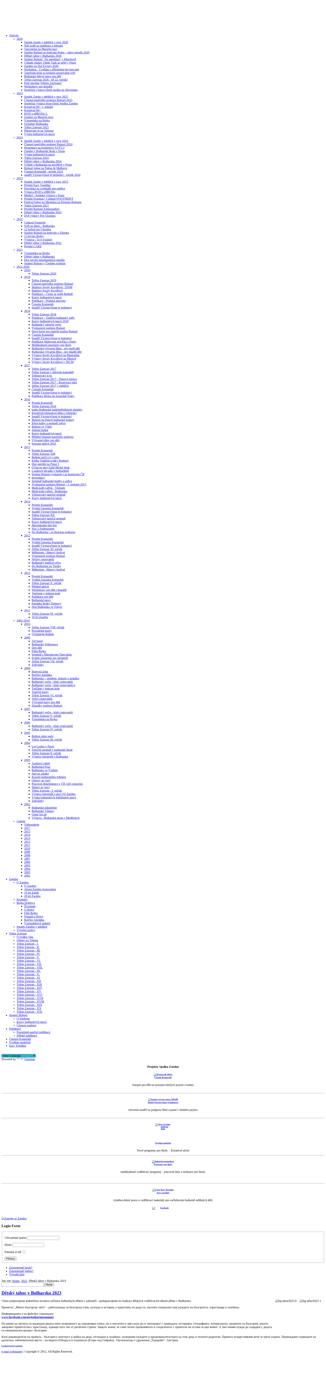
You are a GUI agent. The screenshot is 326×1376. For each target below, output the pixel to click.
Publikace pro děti (42, 596)
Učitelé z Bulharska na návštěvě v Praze (48, 164)
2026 (20, 38)
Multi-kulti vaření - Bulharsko (49, 491)
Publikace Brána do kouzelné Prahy (53, 396)
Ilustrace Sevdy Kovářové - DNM (52, 287)
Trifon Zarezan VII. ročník (47, 661)
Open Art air (39, 814)
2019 (27, 277)
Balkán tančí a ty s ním (45, 457)
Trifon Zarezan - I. (27, 943)
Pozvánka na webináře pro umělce (44, 188)
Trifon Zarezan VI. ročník (47, 695)
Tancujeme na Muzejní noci (40, 49)
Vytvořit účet (16, 1274)
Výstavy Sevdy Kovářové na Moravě (54, 358)
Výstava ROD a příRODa (39, 192)
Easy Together (17, 1045)
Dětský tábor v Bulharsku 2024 (43, 161)
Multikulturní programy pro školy (52, 345)
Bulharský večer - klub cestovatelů (52, 681)
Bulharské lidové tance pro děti (42, 76)
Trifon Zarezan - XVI (29, 994)
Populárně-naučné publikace (33, 1032)
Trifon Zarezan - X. (28, 974)
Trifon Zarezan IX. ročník (47, 613)
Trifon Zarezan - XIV (29, 988)
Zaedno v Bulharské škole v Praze (44, 151)
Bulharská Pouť (41, 766)
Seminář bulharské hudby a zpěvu (52, 481)
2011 (27, 610)
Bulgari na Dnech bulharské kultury (53, 419)
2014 (27, 501)
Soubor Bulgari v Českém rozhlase (45, 263)
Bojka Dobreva (26, 902)
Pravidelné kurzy (42, 630)
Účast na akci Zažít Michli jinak (51, 467)
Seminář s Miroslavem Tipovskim (52, 654)
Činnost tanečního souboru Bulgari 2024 (48, 144)
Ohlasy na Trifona (27, 940)
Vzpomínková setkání (37, 923)
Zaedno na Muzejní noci (38, 117)
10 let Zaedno (40, 617)
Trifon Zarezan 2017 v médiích (50, 385)
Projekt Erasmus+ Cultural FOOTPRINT (48, 198)
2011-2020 (23, 266)
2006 (27, 722)
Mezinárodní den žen (44, 525)
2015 (27, 447)
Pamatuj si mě (13, 1252)
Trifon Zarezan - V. (28, 957)
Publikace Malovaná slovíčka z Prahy (54, 341)
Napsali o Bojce (33, 916)
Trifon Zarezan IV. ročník (47, 729)
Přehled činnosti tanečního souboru (52, 436)
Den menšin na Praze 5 (45, 464)
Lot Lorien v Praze (43, 746)
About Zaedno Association (40, 889)
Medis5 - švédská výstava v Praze (44, 195)
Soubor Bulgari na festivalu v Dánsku (46, 232)
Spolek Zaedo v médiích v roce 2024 (46, 140)
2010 (27, 624)
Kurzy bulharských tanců (47, 297)
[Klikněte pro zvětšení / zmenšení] (312, 1316)
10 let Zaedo (31, 892)
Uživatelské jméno (16, 1237)
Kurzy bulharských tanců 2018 (50, 321)
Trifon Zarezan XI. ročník (47, 549)
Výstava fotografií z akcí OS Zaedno (53, 794)
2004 (27, 743)
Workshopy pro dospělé (38, 86)
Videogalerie (31, 824)
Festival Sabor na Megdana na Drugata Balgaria (52, 202)
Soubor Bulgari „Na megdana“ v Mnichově (50, 59)
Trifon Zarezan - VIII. (30, 967)
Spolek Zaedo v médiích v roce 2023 (46, 181)
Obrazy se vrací (41, 780)
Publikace (15, 1028)
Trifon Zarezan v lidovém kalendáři (53, 372)
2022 (20, 219)
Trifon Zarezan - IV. (28, 954)
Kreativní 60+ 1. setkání (38, 106)
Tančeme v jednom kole (46, 593)
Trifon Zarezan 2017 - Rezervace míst (54, 382)
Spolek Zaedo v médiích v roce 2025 (46, 96)
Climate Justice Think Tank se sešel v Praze (50, 62)
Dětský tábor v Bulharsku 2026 (43, 55)
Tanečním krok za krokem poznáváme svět (49, 72)
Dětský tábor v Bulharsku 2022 (43, 243)
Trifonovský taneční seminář (48, 494)
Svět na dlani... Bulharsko (39, 226)
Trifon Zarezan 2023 (36, 205)
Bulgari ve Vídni (42, 426)
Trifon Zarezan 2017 (44, 368)
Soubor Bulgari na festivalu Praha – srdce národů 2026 (56, 52)
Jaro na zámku (40, 773)
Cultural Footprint (34, 222)
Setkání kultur (40, 430)
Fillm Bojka (39, 651)
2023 (20, 178)
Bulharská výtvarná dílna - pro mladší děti (57, 351)
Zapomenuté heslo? (20, 1267)
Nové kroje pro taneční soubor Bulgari (55, 331)
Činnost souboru (26, 1025)
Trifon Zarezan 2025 (36, 127)
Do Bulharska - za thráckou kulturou (53, 532)
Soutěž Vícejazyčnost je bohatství (52, 307)
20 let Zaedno (32, 896)
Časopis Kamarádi (43, 304)
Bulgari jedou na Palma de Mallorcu (45, 168)
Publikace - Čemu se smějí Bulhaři (52, 294)
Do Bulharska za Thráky (46, 566)
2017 (27, 365)
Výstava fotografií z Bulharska (50, 756)
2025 (20, 93)
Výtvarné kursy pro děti (46, 702)
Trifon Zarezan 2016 (44, 406)
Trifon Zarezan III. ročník (47, 739)
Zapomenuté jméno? (21, 1271)
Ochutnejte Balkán (43, 634)
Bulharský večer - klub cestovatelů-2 (53, 685)
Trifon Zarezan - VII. (29, 964)
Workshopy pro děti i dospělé (49, 590)
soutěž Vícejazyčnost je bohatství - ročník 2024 (52, 175)
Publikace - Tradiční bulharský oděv (53, 317)
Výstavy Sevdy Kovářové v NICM (53, 362)
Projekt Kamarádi (42, 402)
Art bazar (37, 641)
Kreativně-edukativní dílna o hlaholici (54, 413)
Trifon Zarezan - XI (28, 977)
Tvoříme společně (19, 1042)
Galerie (21, 821)
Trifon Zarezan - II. (28, 947)
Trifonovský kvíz (42, 375)
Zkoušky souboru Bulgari (47, 705)
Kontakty (22, 899)
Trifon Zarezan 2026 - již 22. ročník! (46, 79)
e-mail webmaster (12, 1351)
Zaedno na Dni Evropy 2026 (41, 66)
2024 (20, 137)
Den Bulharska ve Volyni (47, 607)
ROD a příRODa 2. (36, 113)
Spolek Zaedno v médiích (32, 926)
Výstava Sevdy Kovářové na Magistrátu (55, 355)
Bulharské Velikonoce (45, 644)
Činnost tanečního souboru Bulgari (52, 283)
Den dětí (37, 647)
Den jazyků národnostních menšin (44, 260)
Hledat (48, 1284)
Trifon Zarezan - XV (29, 991)
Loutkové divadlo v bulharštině (50, 470)
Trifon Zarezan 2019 (44, 280)
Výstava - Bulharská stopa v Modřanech (56, 817)
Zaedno (13, 879)
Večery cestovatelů (43, 559)
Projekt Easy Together (37, 185)
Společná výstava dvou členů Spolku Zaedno (51, 103)
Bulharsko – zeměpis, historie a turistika (55, 678)
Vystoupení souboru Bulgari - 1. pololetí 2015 (59, 484)
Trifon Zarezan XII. (43, 515)
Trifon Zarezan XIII (43, 453)
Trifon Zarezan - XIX (29, 1005)
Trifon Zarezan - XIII (29, 984)
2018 (27, 311)
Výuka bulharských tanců (39, 134)
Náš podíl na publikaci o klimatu (43, 45)
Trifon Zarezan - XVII (30, 998)
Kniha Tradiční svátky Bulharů (50, 460)
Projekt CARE (33, 246)
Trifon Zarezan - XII (29, 981)
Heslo (8, 1244)
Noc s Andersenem (43, 528)
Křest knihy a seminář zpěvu (49, 423)
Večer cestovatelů (42, 698)
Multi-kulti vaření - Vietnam (48, 487)
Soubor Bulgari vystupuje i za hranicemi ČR (58, 474)
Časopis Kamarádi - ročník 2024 (43, 171)
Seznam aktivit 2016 (44, 443)
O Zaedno (23, 882)
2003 (27, 760)
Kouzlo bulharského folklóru (49, 777)
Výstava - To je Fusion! (38, 239)
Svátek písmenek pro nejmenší (50, 658)
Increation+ (38, 477)
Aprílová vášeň (41, 763)
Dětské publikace (27, 1035)
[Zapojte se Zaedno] (14, 1218)
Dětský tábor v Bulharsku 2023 (43, 212)
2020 (27, 270)
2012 (27, 573)
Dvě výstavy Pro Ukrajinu (39, 215)
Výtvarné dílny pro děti (45, 440)
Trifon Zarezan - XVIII (30, 1001)
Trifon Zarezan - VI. (29, 960)
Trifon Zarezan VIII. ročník (48, 627)
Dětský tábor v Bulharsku (39, 256)
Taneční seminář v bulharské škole (52, 749)
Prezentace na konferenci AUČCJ (44, 147)
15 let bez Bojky (34, 236)
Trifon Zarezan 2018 (44, 314)
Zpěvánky (38, 664)
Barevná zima (40, 671)
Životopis (29, 906)
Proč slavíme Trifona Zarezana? (43, 83)
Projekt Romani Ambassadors (41, 209)
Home (16, 1280)
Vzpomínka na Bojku (37, 120)
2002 (27, 804)
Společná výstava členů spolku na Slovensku (51, 89)
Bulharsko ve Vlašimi (45, 770)
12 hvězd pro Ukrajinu (37, 229)
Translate (29, 1059)
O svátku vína (25, 936)
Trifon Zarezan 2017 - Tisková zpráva (54, 379)
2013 (27, 535)
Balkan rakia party (43, 736)
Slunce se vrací (41, 787)
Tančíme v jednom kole (46, 688)
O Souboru (23, 1018)
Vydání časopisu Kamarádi (48, 508)
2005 (27, 732)
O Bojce (29, 909)
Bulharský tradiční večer (46, 562)
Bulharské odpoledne (44, 807)
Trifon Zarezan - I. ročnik (47, 790)
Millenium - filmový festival (48, 552)
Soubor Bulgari (18, 1015)
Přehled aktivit (40, 586)
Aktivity (14, 35)
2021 (20, 249)
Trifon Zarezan (18, 933)
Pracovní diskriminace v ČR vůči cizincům (57, 783)
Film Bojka (31, 913)
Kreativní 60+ (32, 110)
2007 (27, 709)
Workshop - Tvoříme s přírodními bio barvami (51, 69)
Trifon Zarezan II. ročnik (46, 753)
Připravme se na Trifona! (39, 130)
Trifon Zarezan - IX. (29, 971)
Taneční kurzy (40, 692)
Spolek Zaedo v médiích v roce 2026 (46, 42)
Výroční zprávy (26, 930)
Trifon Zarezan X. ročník (47, 583)
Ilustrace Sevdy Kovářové (47, 290)
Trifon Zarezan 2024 (36, 158)
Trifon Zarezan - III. (28, 950)
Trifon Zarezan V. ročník (46, 715)
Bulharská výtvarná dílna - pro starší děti (56, 348)
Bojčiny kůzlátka (42, 675)
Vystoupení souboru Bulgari (48, 328)
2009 (27, 637)
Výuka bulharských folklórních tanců (54, 797)
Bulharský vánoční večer (46, 324)
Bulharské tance (41, 600)
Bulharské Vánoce (43, 811)
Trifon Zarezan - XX (29, 1008)
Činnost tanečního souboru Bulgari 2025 (48, 100)
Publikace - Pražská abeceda (48, 300)
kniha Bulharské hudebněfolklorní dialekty (57, 409)
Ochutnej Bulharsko (36, 123)
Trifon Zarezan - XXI (29, 1011)
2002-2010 (23, 620)
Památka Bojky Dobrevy (46, 603)
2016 (27, 399)
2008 (27, 668)
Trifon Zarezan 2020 (44, 273)
